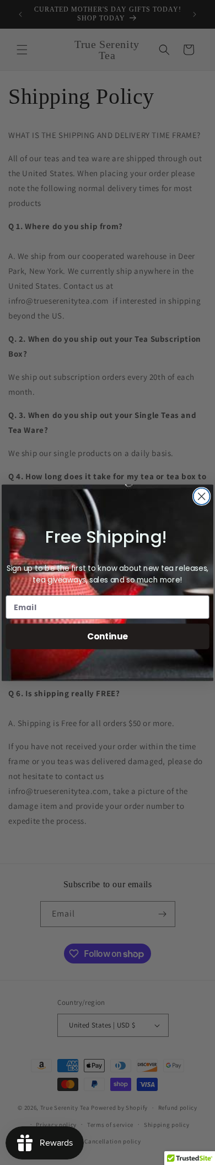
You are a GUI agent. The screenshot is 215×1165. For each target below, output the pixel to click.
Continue (107, 636)
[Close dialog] (202, 496)
